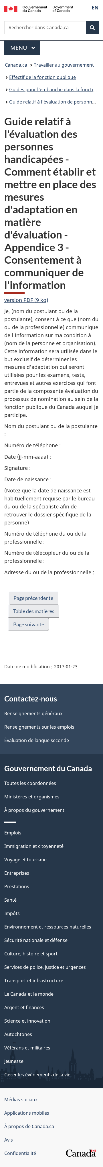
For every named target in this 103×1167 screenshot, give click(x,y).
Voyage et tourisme (25, 859)
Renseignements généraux (33, 713)
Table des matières (33, 611)
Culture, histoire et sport (31, 954)
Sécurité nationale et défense (36, 940)
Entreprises (16, 873)
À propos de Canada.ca (29, 1126)
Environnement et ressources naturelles (47, 927)
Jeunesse (13, 1061)
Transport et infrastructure (33, 980)
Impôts (12, 913)
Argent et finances (24, 1007)
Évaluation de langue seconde (36, 740)
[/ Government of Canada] (38, 8)
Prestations (16, 886)
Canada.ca (16, 65)
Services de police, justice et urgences (45, 967)
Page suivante (28, 624)
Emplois (12, 833)
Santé (10, 900)
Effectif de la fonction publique (42, 77)
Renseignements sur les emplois (39, 727)
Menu (25, 47)
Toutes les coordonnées (30, 783)
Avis (8, 1140)
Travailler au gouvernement (64, 65)
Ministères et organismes (32, 797)
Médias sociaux (20, 1099)
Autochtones (18, 1034)
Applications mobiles (26, 1113)
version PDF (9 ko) (26, 300)
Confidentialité (20, 1153)
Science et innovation (27, 1021)
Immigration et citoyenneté (34, 846)
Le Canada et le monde (29, 994)
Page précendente (33, 598)
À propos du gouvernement (34, 810)
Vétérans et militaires (27, 1048)
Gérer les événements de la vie (37, 1074)
